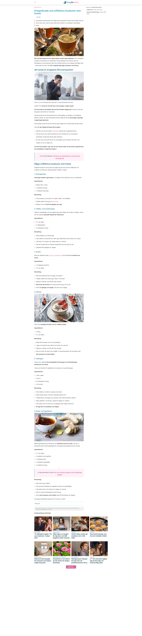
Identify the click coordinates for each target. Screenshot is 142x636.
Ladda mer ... (71, 567)
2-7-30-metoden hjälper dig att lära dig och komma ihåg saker (98, 561)
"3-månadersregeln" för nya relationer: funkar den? (43, 536)
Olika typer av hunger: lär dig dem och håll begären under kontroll (61, 536)
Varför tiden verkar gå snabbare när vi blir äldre (79, 536)
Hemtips (92, 532)
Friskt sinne (56, 532)
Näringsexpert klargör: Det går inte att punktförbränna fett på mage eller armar (79, 561)
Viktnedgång (75, 557)
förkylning (55, 131)
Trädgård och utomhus (59, 557)
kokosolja (55, 201)
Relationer (37, 532)
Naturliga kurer (38, 7)
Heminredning (38, 557)
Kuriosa (73, 532)
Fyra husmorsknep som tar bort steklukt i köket (98, 535)
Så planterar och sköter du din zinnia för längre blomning (61, 561)
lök (40, 378)
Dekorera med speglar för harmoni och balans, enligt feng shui (42, 561)
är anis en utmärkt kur (55, 255)
